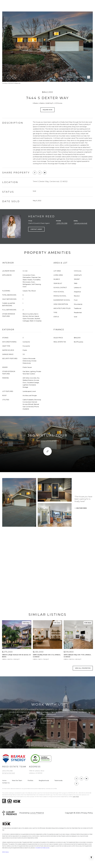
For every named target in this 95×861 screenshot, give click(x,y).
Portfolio (30, 780)
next (14, 77)
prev (9, 77)
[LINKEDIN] (81, 778)
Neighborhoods (44, 780)
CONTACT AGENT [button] (36, 229)
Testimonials (58, 780)
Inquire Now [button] (47, 110)
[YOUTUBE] (86, 778)
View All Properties (83, 668)
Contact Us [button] (47, 721)
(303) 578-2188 (62, 223)
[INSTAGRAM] (76, 778)
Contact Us (5, 783)
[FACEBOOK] (76, 783)
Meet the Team (17, 780)
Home (4, 780)
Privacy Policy (87, 813)
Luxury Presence (37, 813)
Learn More (76, 796)
